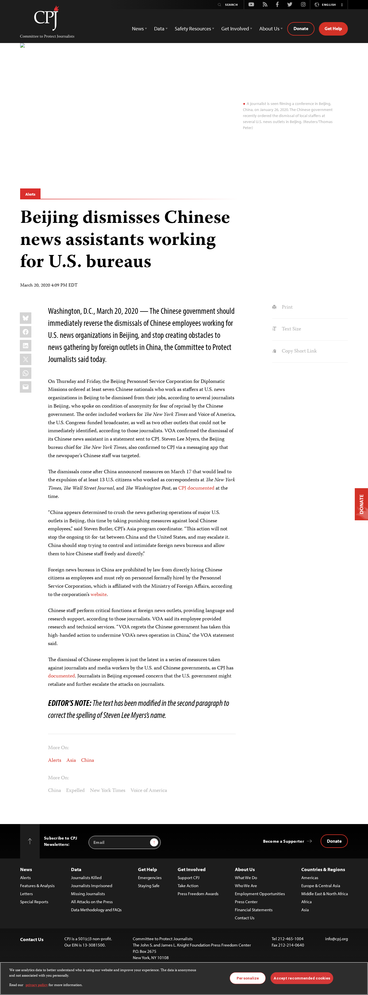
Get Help (333, 28)
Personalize (248, 978)
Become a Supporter (283, 841)
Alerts (30, 194)
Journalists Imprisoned (91, 885)
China (87, 760)
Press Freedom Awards (198, 893)
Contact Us (244, 917)
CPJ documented (196, 488)
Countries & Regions (323, 869)
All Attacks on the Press (92, 901)
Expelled (75, 790)
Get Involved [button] (235, 28)
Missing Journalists (88, 893)
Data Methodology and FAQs (96, 909)
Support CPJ (189, 877)
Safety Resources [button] (193, 28)
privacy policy (37, 985)
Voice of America (149, 790)
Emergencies (150, 877)
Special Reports (34, 901)
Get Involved (192, 869)
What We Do (246, 877)
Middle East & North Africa (324, 893)
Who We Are (246, 885)
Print (286, 307)
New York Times (107, 790)
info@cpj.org (336, 938)
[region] (184, 978)
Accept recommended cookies (302, 978)
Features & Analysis (37, 885)
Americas (309, 877)
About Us (245, 869)
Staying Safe (149, 885)
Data (76, 869)
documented (61, 676)
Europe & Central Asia (320, 885)
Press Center (246, 901)
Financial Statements (254, 909)
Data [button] (159, 28)
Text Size (291, 329)
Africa (306, 901)
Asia (71, 760)
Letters (26, 893)
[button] (342, 4)
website (99, 595)
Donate (301, 28)
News (26, 869)
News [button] (138, 28)
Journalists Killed (86, 877)
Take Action (188, 885)
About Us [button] (269, 28)
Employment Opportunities (260, 893)
